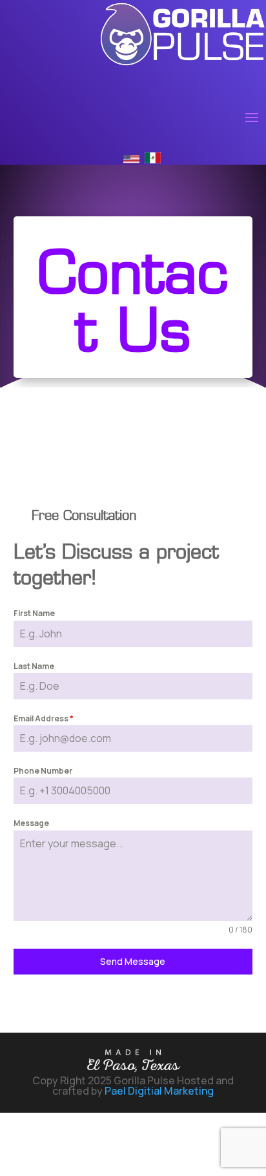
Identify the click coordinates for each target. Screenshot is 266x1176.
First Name (34, 613)
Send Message (132, 961)
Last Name (34, 666)
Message (31, 823)
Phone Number (43, 770)
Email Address (44, 718)
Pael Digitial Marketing (159, 1091)
